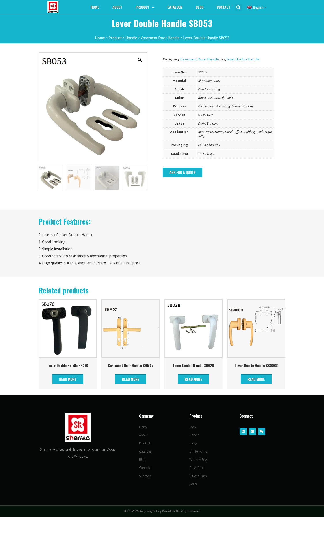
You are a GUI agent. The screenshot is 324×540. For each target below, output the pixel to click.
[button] (182, 172)
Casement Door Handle (199, 59)
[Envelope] (252, 431)
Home (95, 7)
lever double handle (243, 59)
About (117, 7)
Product (143, 7)
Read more (67, 379)
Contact (223, 7)
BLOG (199, 7)
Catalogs (174, 7)
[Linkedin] (243, 431)
